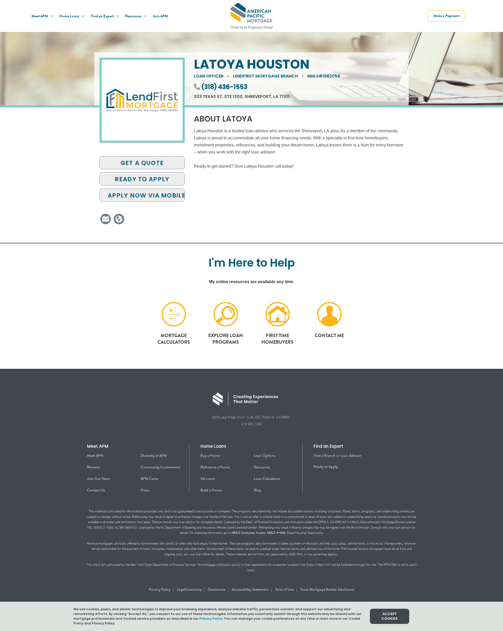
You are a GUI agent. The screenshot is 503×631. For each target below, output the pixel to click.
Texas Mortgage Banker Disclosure (327, 589)
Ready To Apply (142, 179)
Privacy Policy (160, 589)
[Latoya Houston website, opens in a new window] (119, 219)
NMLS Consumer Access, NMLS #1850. (259, 533)
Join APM (160, 16)
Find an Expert (103, 16)
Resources (133, 16)
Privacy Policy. (211, 618)
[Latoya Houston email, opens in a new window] (105, 219)
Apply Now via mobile (146, 195)
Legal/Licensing (189, 589)
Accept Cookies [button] (389, 616)
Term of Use (284, 589)
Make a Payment (446, 15)
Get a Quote (142, 163)
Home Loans (69, 16)
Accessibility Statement (250, 589)
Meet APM (40, 16)
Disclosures (217, 589)
